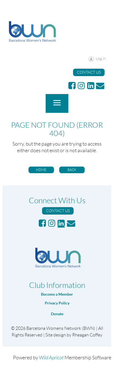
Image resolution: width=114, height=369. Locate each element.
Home (41, 170)
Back (72, 170)
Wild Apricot (51, 358)
